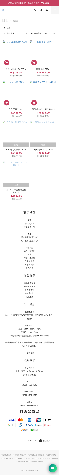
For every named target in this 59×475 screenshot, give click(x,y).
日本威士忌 (29, 261)
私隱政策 (29, 296)
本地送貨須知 (29, 283)
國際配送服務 (29, 286)
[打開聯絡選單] (53, 468)
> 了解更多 (29, 353)
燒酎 (29, 254)
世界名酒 (29, 268)
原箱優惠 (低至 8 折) (29, 240)
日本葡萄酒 (29, 264)
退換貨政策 (29, 290)
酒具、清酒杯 (29, 251)
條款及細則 (29, 293)
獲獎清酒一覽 (29, 227)
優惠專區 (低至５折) (29, 237)
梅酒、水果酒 (29, 258)
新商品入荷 (29, 223)
